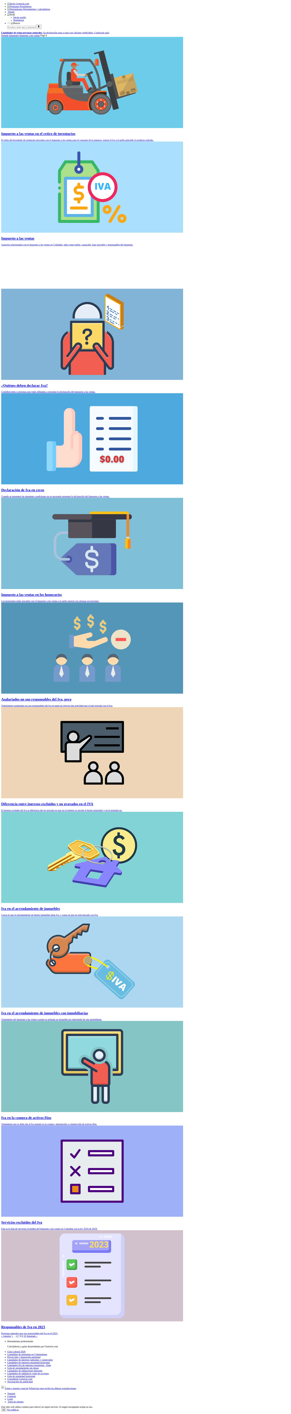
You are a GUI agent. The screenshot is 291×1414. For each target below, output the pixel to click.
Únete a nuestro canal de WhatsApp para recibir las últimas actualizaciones (40, 1388)
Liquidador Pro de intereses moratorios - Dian (29, 1365)
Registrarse (18, 20)
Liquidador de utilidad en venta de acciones (28, 1373)
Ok (3, 1410)
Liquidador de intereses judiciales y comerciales (30, 1360)
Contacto (11, 1396)
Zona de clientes (15, 1401)
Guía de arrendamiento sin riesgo (23, 1368)
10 (25, 1336)
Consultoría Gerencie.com (19, 1379)
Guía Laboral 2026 (16, 1351)
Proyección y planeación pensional (23, 1357)
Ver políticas (13, 1410)
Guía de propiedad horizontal (21, 1376)
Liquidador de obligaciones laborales (24, 1370)
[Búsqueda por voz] (38, 27)
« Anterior (6, 1336)
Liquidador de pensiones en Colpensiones (27, 1354)
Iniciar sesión (19, 17)
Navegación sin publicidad (20, 1381)
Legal (10, 1399)
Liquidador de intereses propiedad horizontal (28, 1362)
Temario (11, 1393)
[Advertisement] (92, 267)
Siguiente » (32, 1336)
